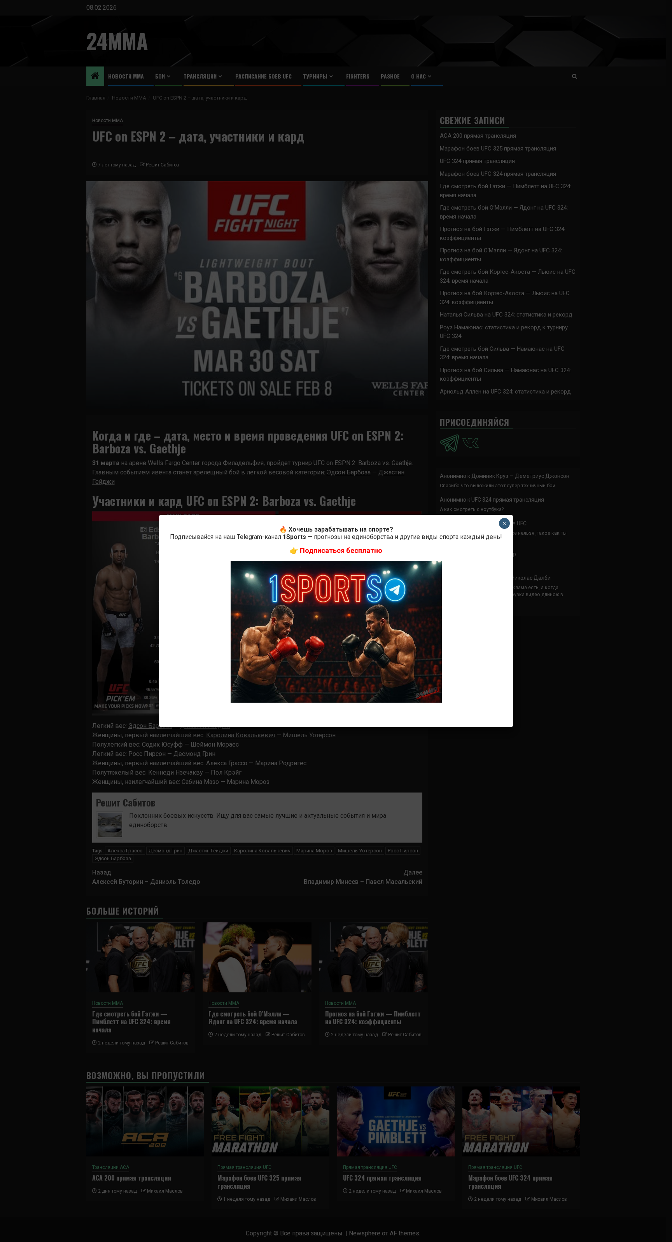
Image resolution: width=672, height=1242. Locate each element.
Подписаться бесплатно (341, 550)
